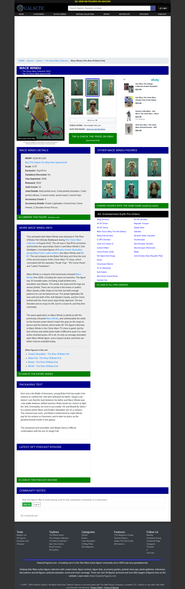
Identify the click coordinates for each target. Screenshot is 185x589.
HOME (22, 61)
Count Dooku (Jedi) (105, 252)
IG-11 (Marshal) (104, 268)
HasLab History (120, 538)
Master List (21, 535)
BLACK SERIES (60, 14)
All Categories (88, 547)
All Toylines (54, 550)
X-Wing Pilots (87, 544)
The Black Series (56, 535)
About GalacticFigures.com (103, 576)
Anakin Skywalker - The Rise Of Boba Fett (48, 354)
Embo (99, 260)
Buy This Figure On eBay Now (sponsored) (46, 162)
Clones (85, 535)
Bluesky (150, 535)
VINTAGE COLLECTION (85, 14)
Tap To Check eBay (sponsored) (36, 73)
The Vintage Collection (59, 538)
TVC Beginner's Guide (123, 535)
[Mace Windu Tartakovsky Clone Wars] (131, 189)
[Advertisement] (93, 36)
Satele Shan (139, 227)
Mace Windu (52, 318)
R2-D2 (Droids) (140, 219)
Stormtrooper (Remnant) (144, 248)
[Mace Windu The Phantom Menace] (109, 167)
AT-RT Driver (102, 227)
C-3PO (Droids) (103, 239)
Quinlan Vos (102, 280)
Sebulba (137, 231)
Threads (150, 547)
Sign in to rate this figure (95, 129)
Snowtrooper (139, 239)
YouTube (150, 553)
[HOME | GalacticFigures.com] (31, 8)
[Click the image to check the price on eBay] (40, 109)
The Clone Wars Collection (56, 61)
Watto (136, 252)
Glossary (20, 544)
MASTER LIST (124, 14)
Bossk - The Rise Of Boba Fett (43, 362)
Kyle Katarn (102, 272)
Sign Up (27, 504)
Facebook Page (153, 541)
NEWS (21, 14)
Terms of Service (111, 587)
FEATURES (144, 14)
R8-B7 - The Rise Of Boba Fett (43, 366)
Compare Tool (23, 541)
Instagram (151, 544)
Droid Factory (55, 547)
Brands (30, 61)
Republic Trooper (141, 223)
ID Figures (21, 538)
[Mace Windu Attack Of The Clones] (154, 189)
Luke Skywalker (88, 541)
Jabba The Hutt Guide (123, 541)
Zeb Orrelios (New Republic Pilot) (148, 256)
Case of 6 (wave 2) (105, 244)
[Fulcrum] (167, 3)
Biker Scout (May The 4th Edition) (111, 231)
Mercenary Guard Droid (107, 276)
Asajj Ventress (103, 219)
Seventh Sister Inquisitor (144, 236)
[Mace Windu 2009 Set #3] (109, 189)
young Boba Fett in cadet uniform (43, 253)
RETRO (106, 14)
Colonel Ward (103, 248)
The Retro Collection (58, 541)
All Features (119, 544)
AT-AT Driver (102, 223)
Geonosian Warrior (105, 264)
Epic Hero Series (56, 544)
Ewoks (84, 538)
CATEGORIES (38, 14)
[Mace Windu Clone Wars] (131, 167)
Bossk (61, 250)
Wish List (96, 120)
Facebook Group (154, 538)
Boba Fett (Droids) (105, 236)
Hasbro (39, 61)
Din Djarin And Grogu (106, 256)
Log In (36, 504)
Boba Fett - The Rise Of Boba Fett (44, 358)
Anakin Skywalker (73, 250)
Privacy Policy (97, 587)
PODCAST (162, 14)
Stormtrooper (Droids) (143, 244)
